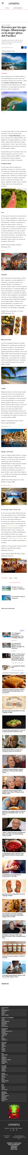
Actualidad (3, 1067)
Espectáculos (4, 1074)
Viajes (15, 578)
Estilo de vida (4, 1089)
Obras (2, 1036)
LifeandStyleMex (11, 1130)
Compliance (14, 1146)
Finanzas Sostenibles (6, 1059)
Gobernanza (4, 1057)
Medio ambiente (4, 1054)
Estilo (7, 8)
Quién (3, 1073)
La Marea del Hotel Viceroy (15, 538)
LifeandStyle (4, 1039)
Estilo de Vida (4, 1099)
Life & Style (4, 1007)
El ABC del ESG (4, 1062)
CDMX (2, 1047)
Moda (2, 1078)
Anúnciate (14, 1147)
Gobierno (3, 1043)
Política (3, 1042)
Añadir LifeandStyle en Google (9, 51)
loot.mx (3, 250)
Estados (3, 1048)
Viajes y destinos (5, 1095)
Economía (3, 1032)
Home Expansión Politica (6, 1031)
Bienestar (3, 1098)
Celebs (2, 1088)
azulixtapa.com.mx (6, 485)
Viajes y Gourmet (6, 25)
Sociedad (3, 1051)
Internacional (4, 1033)
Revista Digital (4, 1026)
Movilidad (3, 1058)
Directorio (14, 1149)
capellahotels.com (6, 426)
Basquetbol (4, 1022)
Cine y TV (3, 1012)
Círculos (3, 1077)
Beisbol (3, 1020)
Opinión (3, 1049)
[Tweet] (22, 47)
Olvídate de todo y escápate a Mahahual (18, 588)
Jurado (3, 1100)
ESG (2, 1037)
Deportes (3, 1011)
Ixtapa (10, 578)
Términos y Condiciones (14, 1143)
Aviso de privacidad (14, 1144)
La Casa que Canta (12, 526)
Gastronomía (4, 1093)
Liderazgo (3, 1068)
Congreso (3, 1046)
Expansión (4, 1028)
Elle (2, 1084)
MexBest (4, 1092)
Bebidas (3, 1094)
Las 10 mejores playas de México (18, 597)
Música (2, 1013)
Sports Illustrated (7, 1017)
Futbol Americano (5, 1021)
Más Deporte (4, 1023)
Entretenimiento (18, 8)
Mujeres (3, 1038)
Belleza (3, 1079)
